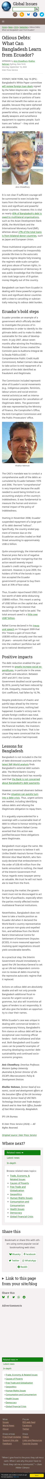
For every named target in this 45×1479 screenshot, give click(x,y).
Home (4, 27)
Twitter (15, 1260)
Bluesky (16, 1254)
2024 (16, 27)
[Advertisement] (22, 1330)
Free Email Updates (12, 1436)
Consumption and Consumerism (21, 1394)
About (5, 1428)
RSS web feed (28, 1422)
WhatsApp (30, 1260)
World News (8, 1425)
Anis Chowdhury (20, 61)
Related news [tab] (14, 1152)
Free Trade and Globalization (19, 1382)
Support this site (10, 1440)
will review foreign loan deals (17, 86)
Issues (6, 1422)
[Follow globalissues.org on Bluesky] (28, 14)
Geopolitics (16, 1194)
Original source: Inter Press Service (19, 1135)
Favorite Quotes (30, 1443)
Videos (25, 1436)
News (10, 27)
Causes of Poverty (19, 1183)
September (24, 27)
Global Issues (25, 3)
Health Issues (17, 1209)
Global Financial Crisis (21, 1216)
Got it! (36, 1475)
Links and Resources (32, 1440)
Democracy (16, 1212)
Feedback (7, 1443)
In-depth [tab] (11, 1163)
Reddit (23, 1266)
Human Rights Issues (21, 1197)
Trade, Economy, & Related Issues (22, 1374)
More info (16, 1477)
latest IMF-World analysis (15, 764)
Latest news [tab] (13, 1157)
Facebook (30, 1254)
